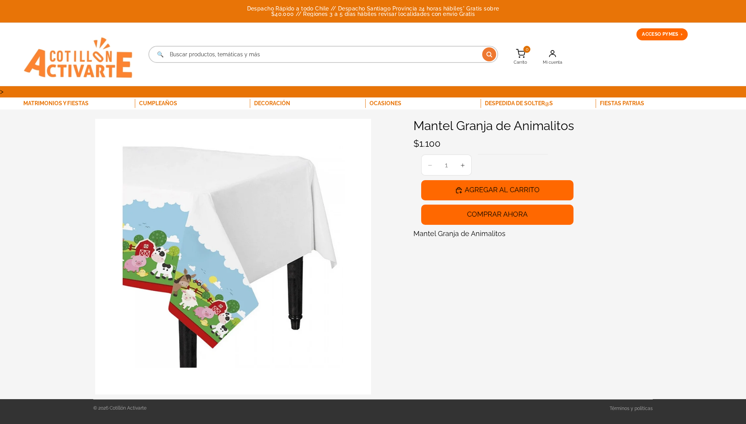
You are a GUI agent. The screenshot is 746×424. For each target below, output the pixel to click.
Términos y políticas (631, 408)
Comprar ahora (497, 214)
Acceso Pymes (662, 34)
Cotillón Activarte (128, 408)
